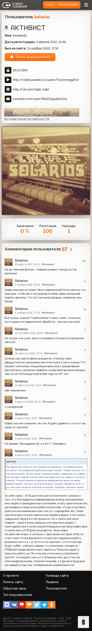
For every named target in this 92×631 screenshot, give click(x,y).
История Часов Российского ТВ (26, 118)
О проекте (11, 575)
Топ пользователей (17, 595)
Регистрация (68, 4)
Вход (49, 4)
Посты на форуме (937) (32, 57)
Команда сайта (57, 575)
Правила (52, 582)
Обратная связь (14, 588)
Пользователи (56, 588)
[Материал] (48, 264)
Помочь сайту (13, 582)
